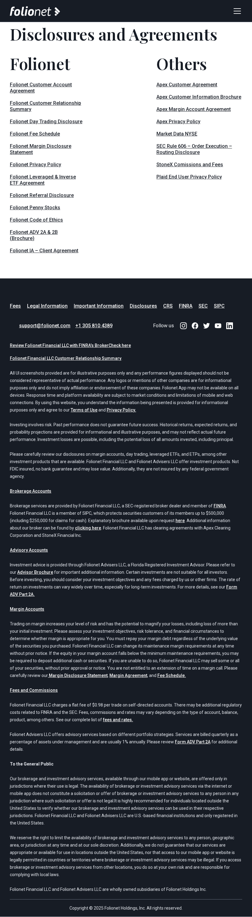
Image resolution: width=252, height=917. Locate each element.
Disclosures (143, 306)
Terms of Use (84, 409)
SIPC (219, 306)
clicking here (88, 527)
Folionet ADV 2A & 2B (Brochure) (34, 235)
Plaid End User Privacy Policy (189, 177)
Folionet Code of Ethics (36, 220)
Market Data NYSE (176, 134)
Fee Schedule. (171, 675)
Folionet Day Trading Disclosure (46, 121)
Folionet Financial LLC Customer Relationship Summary (65, 358)
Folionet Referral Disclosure (42, 195)
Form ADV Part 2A (193, 741)
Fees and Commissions (34, 690)
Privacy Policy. (121, 409)
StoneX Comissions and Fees (189, 164)
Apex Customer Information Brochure (198, 97)
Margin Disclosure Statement (78, 675)
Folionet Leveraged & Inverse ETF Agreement (43, 180)
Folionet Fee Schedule (35, 134)
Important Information (99, 306)
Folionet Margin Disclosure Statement (40, 149)
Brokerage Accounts (30, 491)
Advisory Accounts (29, 550)
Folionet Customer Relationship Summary (45, 106)
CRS (168, 306)
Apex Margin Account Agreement (193, 109)
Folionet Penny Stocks (35, 208)
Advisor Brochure (35, 572)
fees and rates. (118, 719)
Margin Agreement (128, 675)
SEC (203, 306)
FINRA (185, 306)
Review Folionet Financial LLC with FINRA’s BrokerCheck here (70, 345)
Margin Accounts (27, 609)
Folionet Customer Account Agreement (41, 88)
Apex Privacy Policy (178, 121)
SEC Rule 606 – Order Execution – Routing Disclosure (194, 149)
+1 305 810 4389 (93, 326)
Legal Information (47, 306)
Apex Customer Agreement (186, 85)
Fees (15, 306)
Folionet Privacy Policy (35, 164)
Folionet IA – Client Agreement (44, 251)
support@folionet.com (44, 326)
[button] (236, 11)
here (180, 520)
